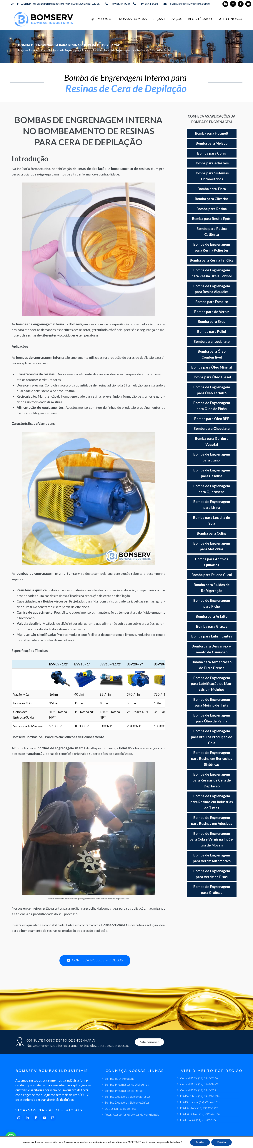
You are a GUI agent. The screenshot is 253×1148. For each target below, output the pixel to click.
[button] (10, 1137)
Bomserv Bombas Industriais (34, 50)
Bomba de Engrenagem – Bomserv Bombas (77, 50)
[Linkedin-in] (225, 4)
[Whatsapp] (18, 1117)
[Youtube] (248, 4)
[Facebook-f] (241, 4)
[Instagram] (233, 4)
